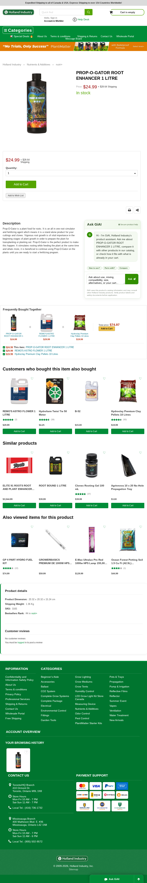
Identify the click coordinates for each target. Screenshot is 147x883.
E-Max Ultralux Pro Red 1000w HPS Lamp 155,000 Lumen (90, 561)
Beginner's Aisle (50, 676)
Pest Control (82, 718)
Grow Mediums (83, 681)
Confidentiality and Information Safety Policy (19, 678)
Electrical (46, 705)
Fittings (45, 715)
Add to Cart (21, 184)
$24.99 (9, 347)
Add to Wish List (15, 195)
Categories (20, 30)
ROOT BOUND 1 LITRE (52, 485)
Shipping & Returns (87, 36)
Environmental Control (53, 710)
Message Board (73, 38)
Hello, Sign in (53, 19)
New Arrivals (117, 720)
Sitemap (73, 869)
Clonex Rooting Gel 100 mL (89, 487)
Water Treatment (119, 715)
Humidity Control (84, 691)
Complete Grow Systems (55, 696)
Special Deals (21, 36)
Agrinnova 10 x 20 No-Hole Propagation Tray (127, 487)
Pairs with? (110, 268)
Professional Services (17, 699)
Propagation (116, 681)
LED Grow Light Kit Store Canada (89, 698)
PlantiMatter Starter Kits (88, 723)
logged (21, 642)
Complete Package (51, 700)
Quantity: (11, 167)
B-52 (77, 411)
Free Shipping (13, 718)
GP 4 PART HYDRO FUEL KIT (18, 561)
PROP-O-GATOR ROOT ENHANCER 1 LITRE (50, 347)
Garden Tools (48, 720)
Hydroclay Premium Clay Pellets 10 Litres (36, 354)
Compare (124, 268)
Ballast (44, 686)
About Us (42, 36)
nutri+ (34, 613)
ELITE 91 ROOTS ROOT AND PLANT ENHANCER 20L (17, 487)
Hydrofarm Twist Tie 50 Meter (53, 413)
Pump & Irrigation (119, 686)
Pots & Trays (117, 676)
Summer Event (118, 700)
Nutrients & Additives (86, 708)
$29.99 (9, 350)
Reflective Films (118, 691)
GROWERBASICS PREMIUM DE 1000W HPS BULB (54, 561)
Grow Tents (81, 686)
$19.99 (9, 354)
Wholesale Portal (125, 36)
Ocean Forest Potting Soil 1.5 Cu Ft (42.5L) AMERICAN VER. (127, 561)
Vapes (113, 705)
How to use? (94, 268)
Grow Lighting (83, 676)
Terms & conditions (60, 36)
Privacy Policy (13, 694)
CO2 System (48, 691)
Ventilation (115, 710)
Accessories (47, 681)
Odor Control (82, 713)
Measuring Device (85, 704)
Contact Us (106, 36)
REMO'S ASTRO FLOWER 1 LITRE (33, 350)
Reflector (115, 696)
